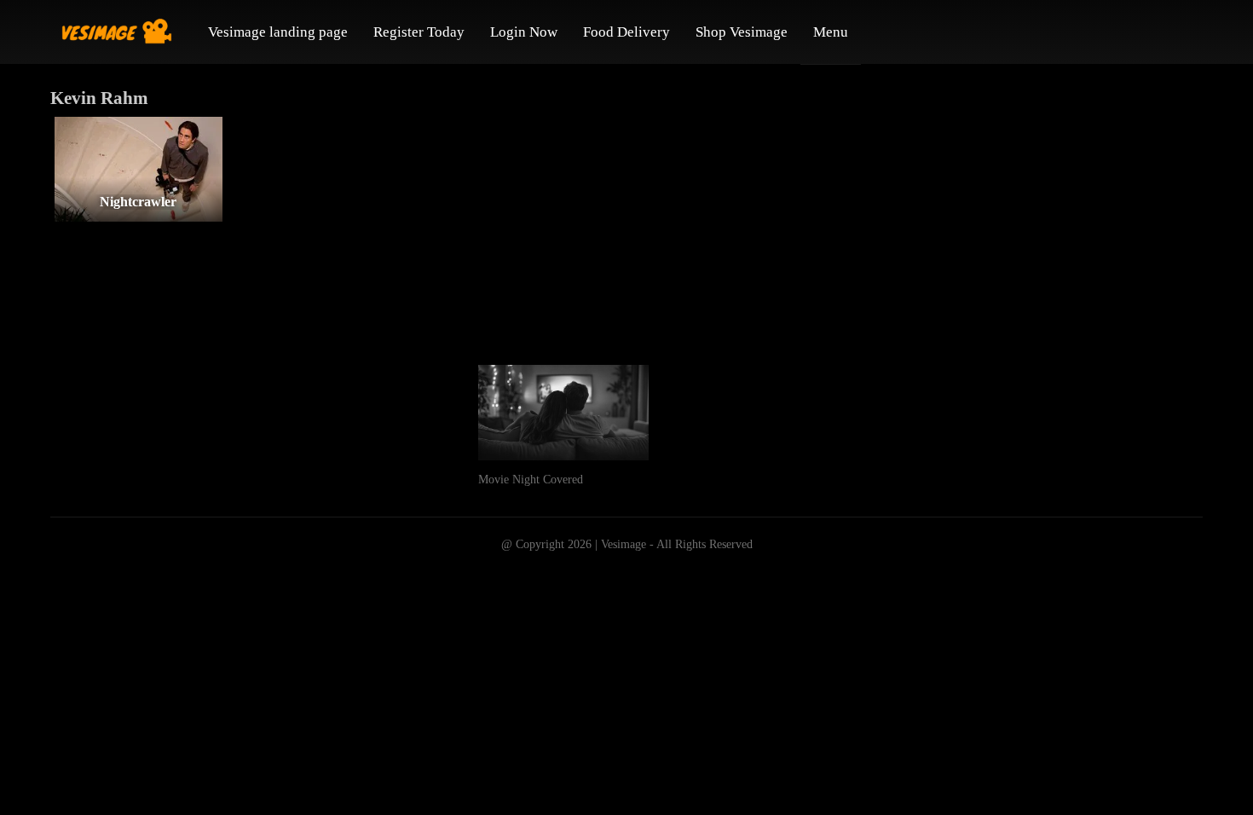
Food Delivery (626, 32)
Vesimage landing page (278, 32)
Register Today (419, 32)
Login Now (523, 32)
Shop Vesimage (742, 32)
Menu (830, 32)
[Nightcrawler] (138, 169)
